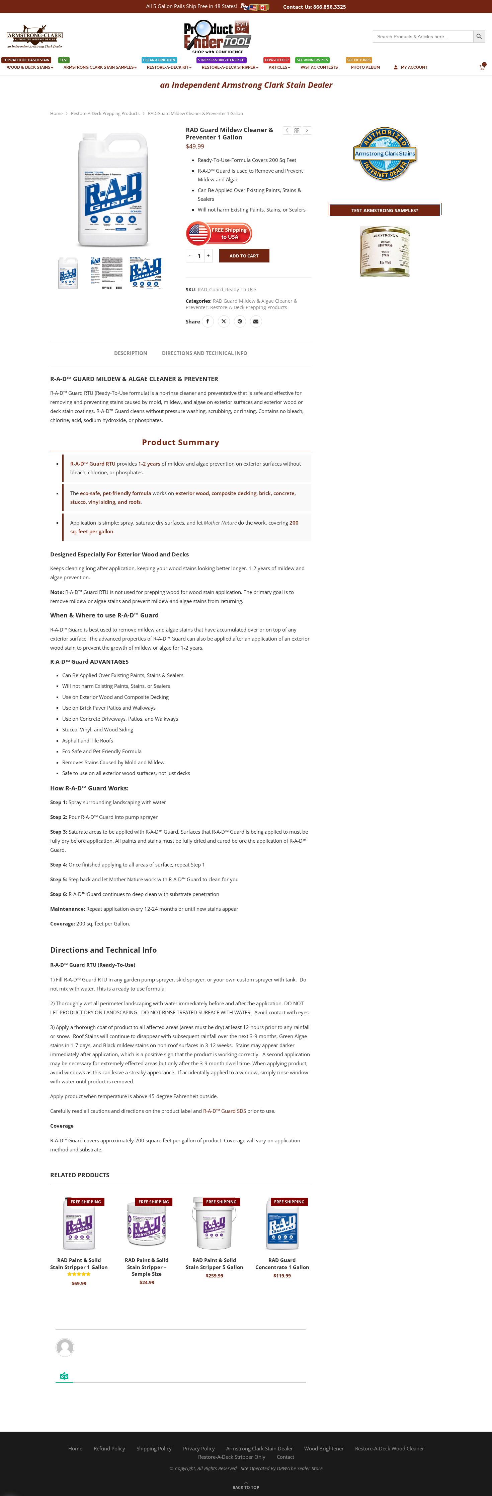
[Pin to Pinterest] (240, 321)
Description (130, 353)
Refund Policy (109, 1448)
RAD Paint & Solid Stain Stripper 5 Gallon (214, 1263)
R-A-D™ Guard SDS (224, 1111)
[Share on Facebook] (208, 321)
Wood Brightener (324, 1448)
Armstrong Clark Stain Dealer (259, 1448)
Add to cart (244, 256)
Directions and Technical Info (204, 353)
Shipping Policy (154, 1448)
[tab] (130, 353)
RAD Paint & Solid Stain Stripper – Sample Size (147, 1267)
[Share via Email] (256, 321)
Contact (285, 1456)
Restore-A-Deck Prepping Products (105, 113)
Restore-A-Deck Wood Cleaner (389, 1448)
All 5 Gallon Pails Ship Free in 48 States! (191, 6)
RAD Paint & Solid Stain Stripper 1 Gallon (79, 1263)
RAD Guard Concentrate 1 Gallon (282, 1263)
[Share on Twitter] (224, 321)
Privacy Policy (199, 1448)
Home (56, 113)
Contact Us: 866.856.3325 (314, 6)
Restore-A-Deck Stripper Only (231, 1456)
